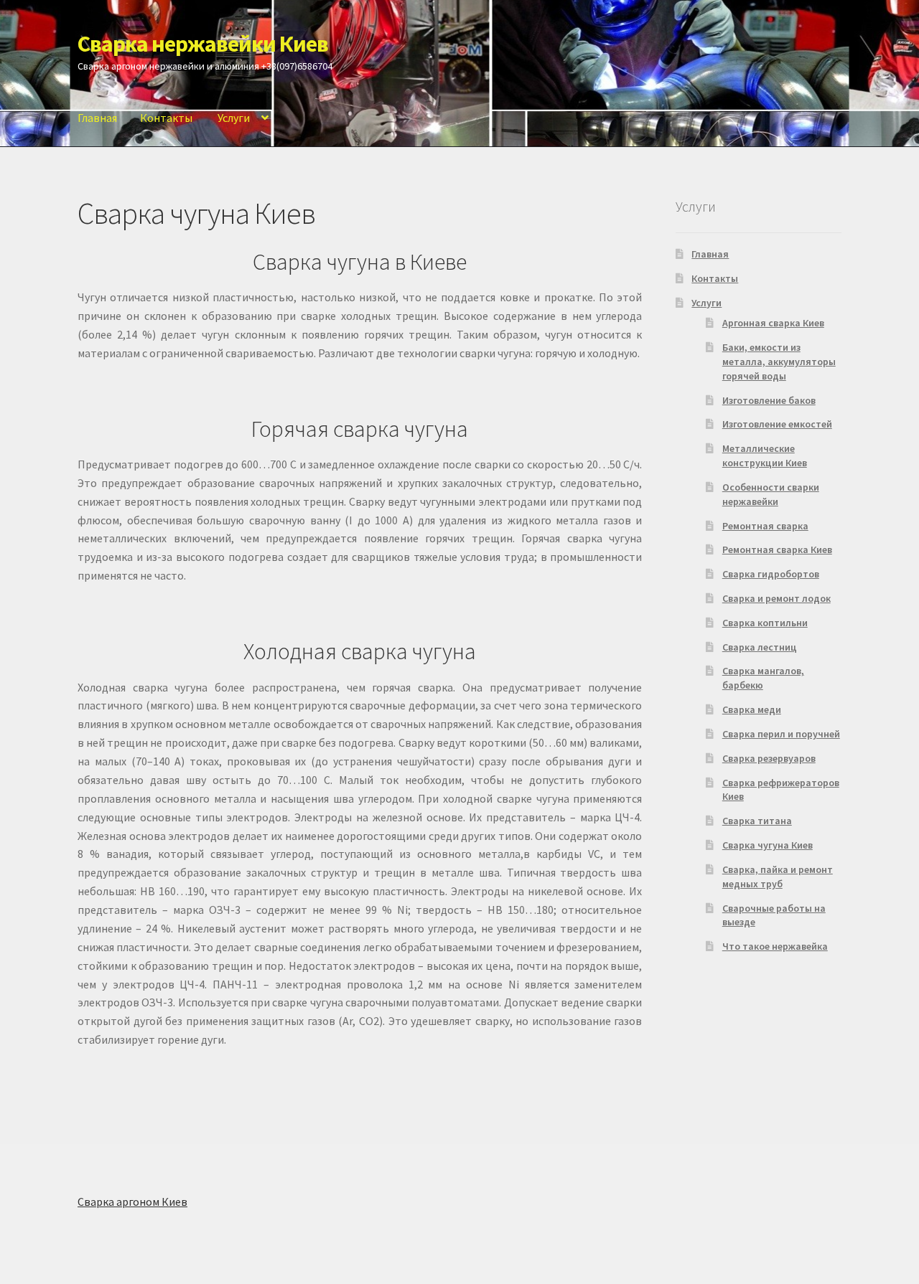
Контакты (166, 117)
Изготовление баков (769, 400)
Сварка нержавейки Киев (203, 43)
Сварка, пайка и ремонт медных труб (777, 876)
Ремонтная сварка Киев (777, 549)
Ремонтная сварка (765, 525)
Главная (97, 117)
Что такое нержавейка (775, 946)
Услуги (234, 117)
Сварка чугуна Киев (767, 845)
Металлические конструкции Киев (764, 455)
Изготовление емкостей (777, 423)
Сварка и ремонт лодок (776, 598)
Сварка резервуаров (769, 758)
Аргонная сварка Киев (773, 322)
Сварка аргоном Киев (132, 1201)
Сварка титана (757, 820)
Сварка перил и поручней (781, 733)
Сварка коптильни (765, 622)
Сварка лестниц (759, 647)
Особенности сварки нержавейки (770, 494)
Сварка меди (751, 709)
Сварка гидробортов (770, 573)
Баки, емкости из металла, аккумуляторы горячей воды (779, 361)
